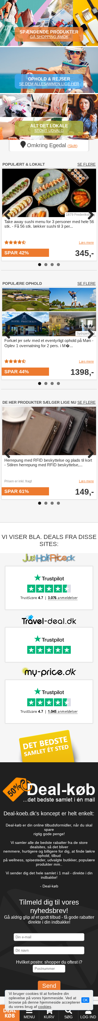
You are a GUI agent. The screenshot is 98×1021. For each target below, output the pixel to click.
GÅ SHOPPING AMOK (49, 37)
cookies (44, 1006)
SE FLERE (86, 164)
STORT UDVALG (49, 130)
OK (85, 1000)
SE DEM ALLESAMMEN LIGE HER (49, 84)
